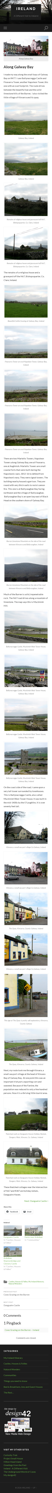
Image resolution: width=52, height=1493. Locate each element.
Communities (10, 1375)
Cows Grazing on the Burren (17, 1293)
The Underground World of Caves (20, 1471)
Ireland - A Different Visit (16, 1468)
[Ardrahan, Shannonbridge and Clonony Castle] (13, 1251)
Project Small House (13, 1458)
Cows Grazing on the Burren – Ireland (22, 1330)
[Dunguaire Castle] (13, 1230)
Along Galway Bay (18, 67)
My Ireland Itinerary (36, 1281)
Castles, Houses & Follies (18, 1281)
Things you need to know (15, 1381)
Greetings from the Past (15, 1465)
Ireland (26, 9)
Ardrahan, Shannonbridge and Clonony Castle (12, 1261)
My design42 (10, 1475)
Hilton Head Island (12, 1461)
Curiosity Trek (10, 1455)
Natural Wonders (15, 1284)
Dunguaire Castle (11, 1237)
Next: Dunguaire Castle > (36, 1201)
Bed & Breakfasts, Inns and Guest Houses (23, 1386)
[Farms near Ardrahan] (34, 1230)
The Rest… (9, 1392)
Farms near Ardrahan (34, 1237)
